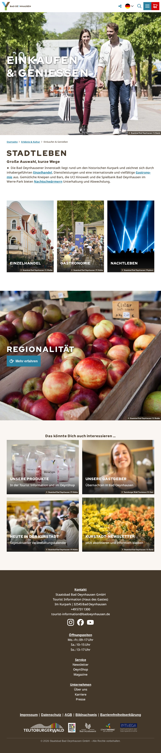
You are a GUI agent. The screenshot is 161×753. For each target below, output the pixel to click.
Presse (80, 699)
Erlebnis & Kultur (30, 141)
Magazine (80, 674)
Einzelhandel (42, 172)
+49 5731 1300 (80, 609)
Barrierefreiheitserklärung (120, 715)
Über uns (80, 689)
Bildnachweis (86, 715)
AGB (68, 715)
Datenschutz (51, 715)
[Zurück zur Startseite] (16, 6)
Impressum (29, 715)
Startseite (12, 141)
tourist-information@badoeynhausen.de (80, 614)
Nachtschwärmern (48, 181)
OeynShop (80, 669)
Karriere (80, 694)
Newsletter (80, 664)
